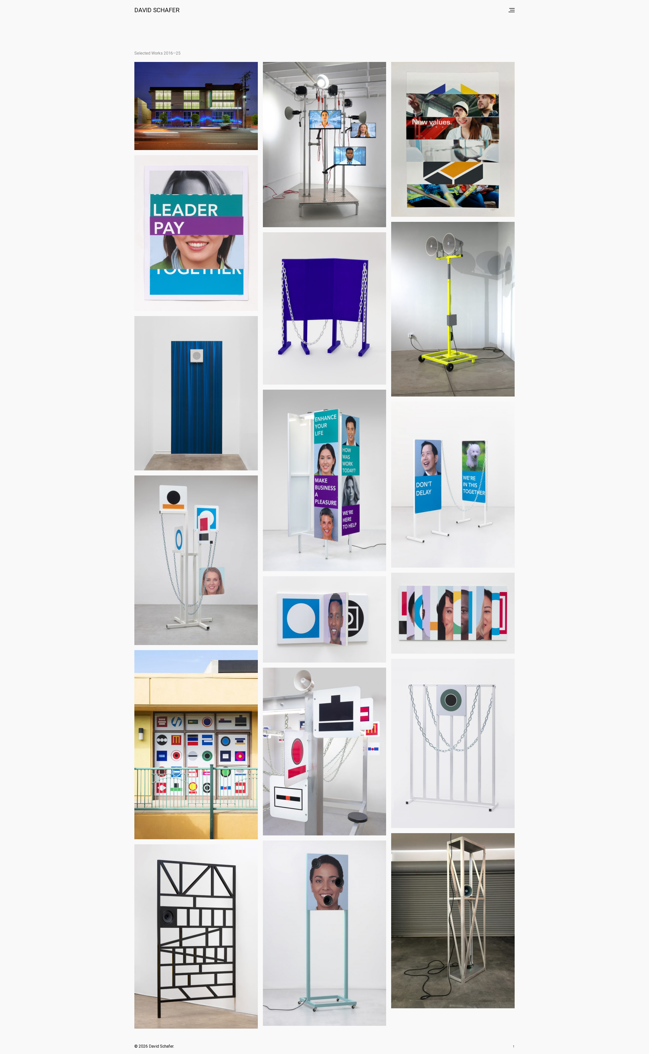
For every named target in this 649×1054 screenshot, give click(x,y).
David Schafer (156, 10)
